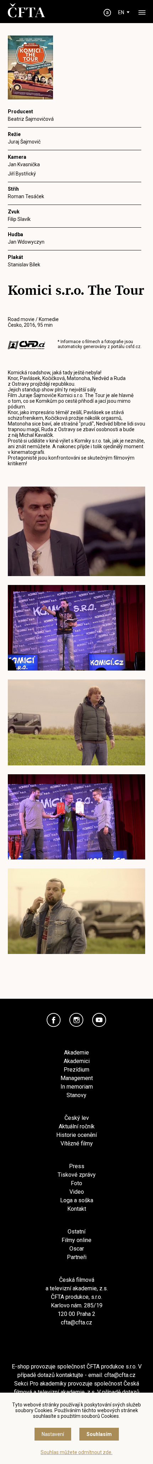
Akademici (77, 1061)
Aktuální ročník (77, 1126)
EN (121, 12)
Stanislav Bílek (24, 264)
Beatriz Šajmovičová (31, 119)
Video (76, 1191)
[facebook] (54, 1020)
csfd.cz (133, 346)
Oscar (76, 1248)
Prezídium (76, 1069)
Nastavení (53, 1434)
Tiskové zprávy (77, 1174)
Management (76, 1078)
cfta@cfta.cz (76, 1322)
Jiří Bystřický (22, 174)
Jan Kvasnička (24, 164)
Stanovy (76, 1095)
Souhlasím (99, 1434)
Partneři (76, 1257)
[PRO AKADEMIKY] (107, 12)
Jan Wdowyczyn (26, 242)
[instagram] (76, 1020)
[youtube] (99, 1020)
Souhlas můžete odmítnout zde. (76, 1452)
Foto (76, 1183)
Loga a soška (76, 1200)
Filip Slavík (19, 219)
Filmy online (76, 1240)
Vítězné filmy (76, 1143)
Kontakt (76, 1208)
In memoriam (76, 1086)
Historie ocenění (76, 1135)
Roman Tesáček (26, 196)
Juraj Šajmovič (24, 142)
